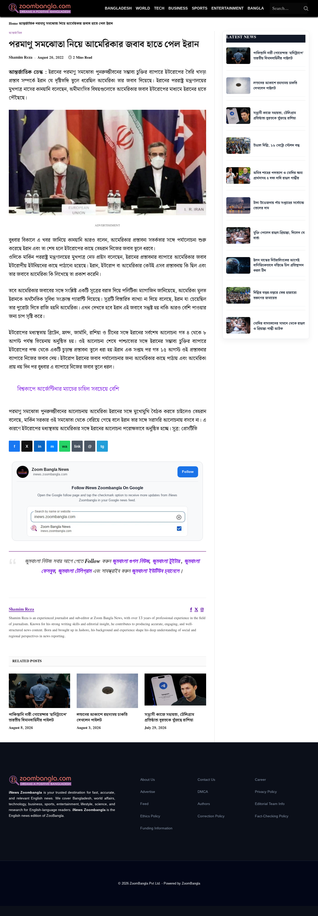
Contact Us (206, 780)
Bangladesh (118, 8)
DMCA (203, 792)
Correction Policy (211, 816)
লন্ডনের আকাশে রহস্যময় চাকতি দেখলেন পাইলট (102, 717)
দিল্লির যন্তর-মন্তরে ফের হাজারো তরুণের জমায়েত (275, 295)
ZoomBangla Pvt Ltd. (146, 883)
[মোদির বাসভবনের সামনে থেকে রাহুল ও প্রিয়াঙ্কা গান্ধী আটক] (238, 325)
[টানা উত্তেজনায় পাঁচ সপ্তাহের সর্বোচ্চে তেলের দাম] (238, 205)
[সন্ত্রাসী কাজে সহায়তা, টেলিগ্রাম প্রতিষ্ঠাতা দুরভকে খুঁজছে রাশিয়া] (175, 691)
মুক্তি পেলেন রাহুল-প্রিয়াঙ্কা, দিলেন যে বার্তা (279, 235)
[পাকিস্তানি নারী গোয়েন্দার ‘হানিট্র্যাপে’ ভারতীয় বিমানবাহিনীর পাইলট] (39, 691)
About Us (147, 780)
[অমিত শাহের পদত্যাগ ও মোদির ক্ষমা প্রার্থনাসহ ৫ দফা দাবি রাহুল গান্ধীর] (238, 175)
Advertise (147, 792)
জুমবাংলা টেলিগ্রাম (74, 571)
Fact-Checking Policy (271, 816)
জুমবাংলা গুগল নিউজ (130, 561)
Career (260, 780)
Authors (204, 804)
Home (13, 23)
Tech (159, 8)
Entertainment (227, 8)
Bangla (256, 8)
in (39, 446)
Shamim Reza (20, 57)
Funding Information (156, 828)
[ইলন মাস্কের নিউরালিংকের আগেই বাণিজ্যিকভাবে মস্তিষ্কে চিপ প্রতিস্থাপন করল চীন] (238, 265)
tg (102, 446)
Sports (199, 8)
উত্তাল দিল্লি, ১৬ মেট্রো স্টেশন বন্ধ (276, 145)
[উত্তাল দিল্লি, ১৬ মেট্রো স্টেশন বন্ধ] (238, 145)
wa (64, 446)
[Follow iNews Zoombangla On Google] (107, 521)
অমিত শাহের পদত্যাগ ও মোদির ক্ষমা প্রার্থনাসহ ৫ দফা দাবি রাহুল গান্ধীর (278, 175)
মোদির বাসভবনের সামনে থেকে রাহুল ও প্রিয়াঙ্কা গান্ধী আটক (279, 326)
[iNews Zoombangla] (39, 8)
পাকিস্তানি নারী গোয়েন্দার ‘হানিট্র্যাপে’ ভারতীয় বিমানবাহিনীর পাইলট (38, 717)
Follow (188, 472)
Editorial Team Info (270, 804)
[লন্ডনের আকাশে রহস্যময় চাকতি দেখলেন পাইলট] (107, 691)
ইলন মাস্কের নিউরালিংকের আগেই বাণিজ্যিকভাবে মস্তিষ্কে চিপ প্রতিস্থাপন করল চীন (278, 265)
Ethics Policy (150, 816)
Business (178, 8)
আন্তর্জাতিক (26, 23)
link (77, 446)
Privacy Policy (266, 792)
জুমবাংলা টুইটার (166, 561)
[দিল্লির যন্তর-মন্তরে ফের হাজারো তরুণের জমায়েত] (238, 295)
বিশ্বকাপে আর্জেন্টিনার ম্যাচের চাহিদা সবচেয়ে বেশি (68, 389)
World (143, 8)
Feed (144, 804)
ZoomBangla (191, 883)
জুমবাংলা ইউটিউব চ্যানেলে (155, 571)
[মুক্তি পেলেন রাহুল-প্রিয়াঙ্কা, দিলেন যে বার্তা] (238, 235)
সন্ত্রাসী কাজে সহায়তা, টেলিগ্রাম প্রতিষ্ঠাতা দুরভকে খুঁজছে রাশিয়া (169, 717)
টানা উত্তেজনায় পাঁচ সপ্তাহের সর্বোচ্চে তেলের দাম (278, 205)
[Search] (306, 8)
